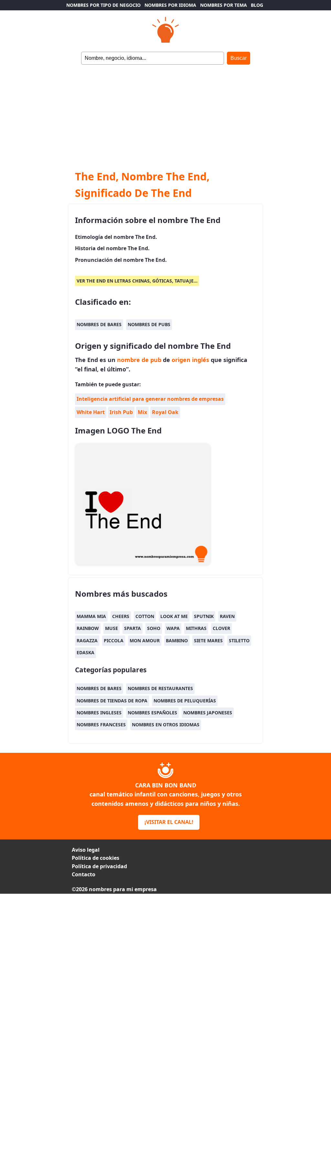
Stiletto (239, 640)
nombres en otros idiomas (165, 724)
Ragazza (87, 640)
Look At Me (174, 616)
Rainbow (88, 628)
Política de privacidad (99, 866)
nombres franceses (101, 724)
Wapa (173, 628)
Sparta (132, 628)
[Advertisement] (165, 113)
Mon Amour (145, 640)
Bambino (177, 640)
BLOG (257, 5)
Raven (227, 616)
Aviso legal (86, 849)
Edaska (85, 652)
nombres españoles (152, 712)
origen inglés (190, 360)
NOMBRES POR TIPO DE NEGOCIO (103, 5)
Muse (111, 628)
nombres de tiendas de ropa (112, 701)
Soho (153, 628)
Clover (221, 628)
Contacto (83, 874)
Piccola (113, 640)
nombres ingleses (99, 712)
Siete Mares (208, 640)
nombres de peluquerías (185, 701)
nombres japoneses (207, 712)
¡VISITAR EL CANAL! (168, 822)
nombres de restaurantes (160, 688)
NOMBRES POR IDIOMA (170, 5)
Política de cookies (95, 857)
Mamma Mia (91, 616)
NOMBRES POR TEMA (223, 5)
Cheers (120, 616)
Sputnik (204, 616)
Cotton (144, 616)
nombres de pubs (149, 324)
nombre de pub (139, 360)
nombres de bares (99, 324)
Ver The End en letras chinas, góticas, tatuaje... (137, 281)
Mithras (196, 628)
